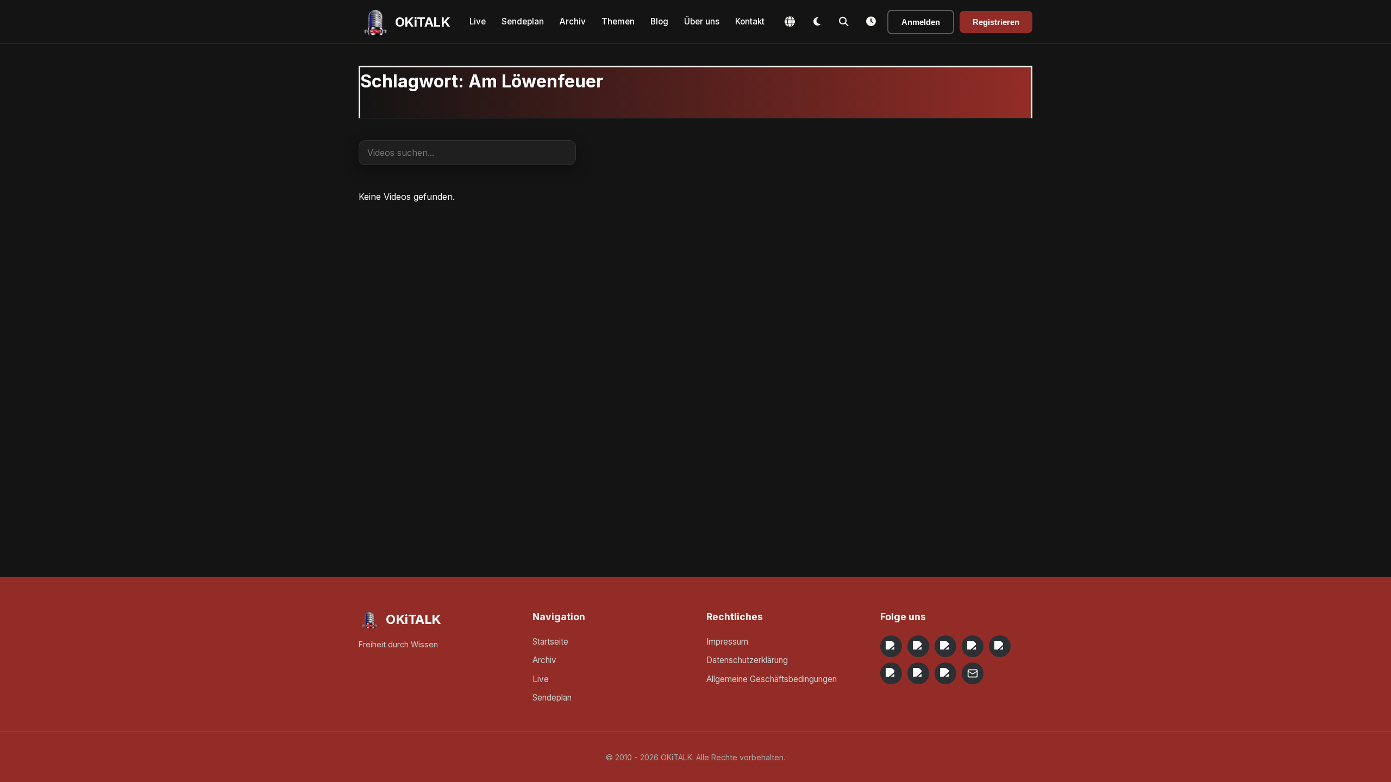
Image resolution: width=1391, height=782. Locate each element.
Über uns (701, 21)
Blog (659, 21)
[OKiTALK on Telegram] (891, 646)
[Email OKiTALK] (972, 673)
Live (477, 21)
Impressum (727, 641)
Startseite (550, 641)
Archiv (573, 21)
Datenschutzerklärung (747, 660)
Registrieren (996, 22)
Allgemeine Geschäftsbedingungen (771, 679)
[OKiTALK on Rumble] (918, 673)
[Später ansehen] (871, 22)
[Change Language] (789, 22)
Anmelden (920, 22)
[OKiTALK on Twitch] (1000, 646)
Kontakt (750, 21)
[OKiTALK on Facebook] (918, 646)
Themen (618, 21)
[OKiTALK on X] (945, 673)
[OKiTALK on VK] (972, 646)
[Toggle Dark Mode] (817, 22)
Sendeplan (523, 21)
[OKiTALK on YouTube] (891, 673)
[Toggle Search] (844, 22)
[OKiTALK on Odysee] (945, 646)
